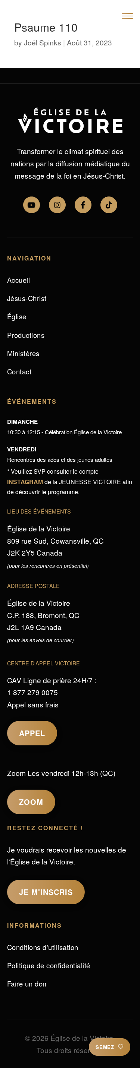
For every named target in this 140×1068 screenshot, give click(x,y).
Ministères (23, 353)
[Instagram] (57, 204)
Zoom (31, 801)
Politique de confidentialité (48, 965)
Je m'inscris (46, 891)
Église (17, 316)
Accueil (18, 280)
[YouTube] (31, 204)
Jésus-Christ (27, 298)
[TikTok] (108, 204)
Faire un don (27, 983)
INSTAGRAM (25, 481)
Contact (19, 371)
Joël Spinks (42, 42)
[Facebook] (83, 204)
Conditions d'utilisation (42, 947)
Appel (32, 733)
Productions (26, 335)
